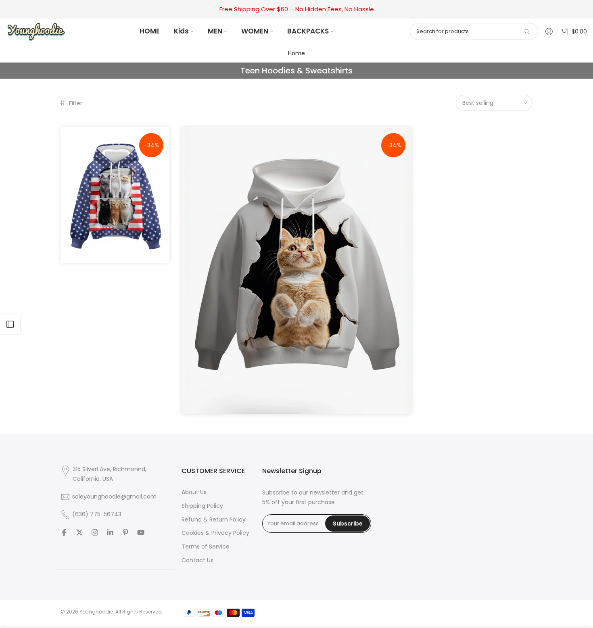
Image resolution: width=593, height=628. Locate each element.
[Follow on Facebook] (64, 532)
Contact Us (197, 560)
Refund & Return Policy (214, 519)
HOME (150, 31)
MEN (215, 31)
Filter (75, 103)
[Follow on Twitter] (79, 532)
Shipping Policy (202, 506)
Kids (181, 31)
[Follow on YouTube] (140, 532)
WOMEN (254, 31)
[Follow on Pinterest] (125, 532)
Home (296, 53)
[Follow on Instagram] (94, 532)
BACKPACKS (308, 31)
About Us (194, 492)
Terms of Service (206, 546)
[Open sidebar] (10, 324)
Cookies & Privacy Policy (215, 533)
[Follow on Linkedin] (110, 532)
